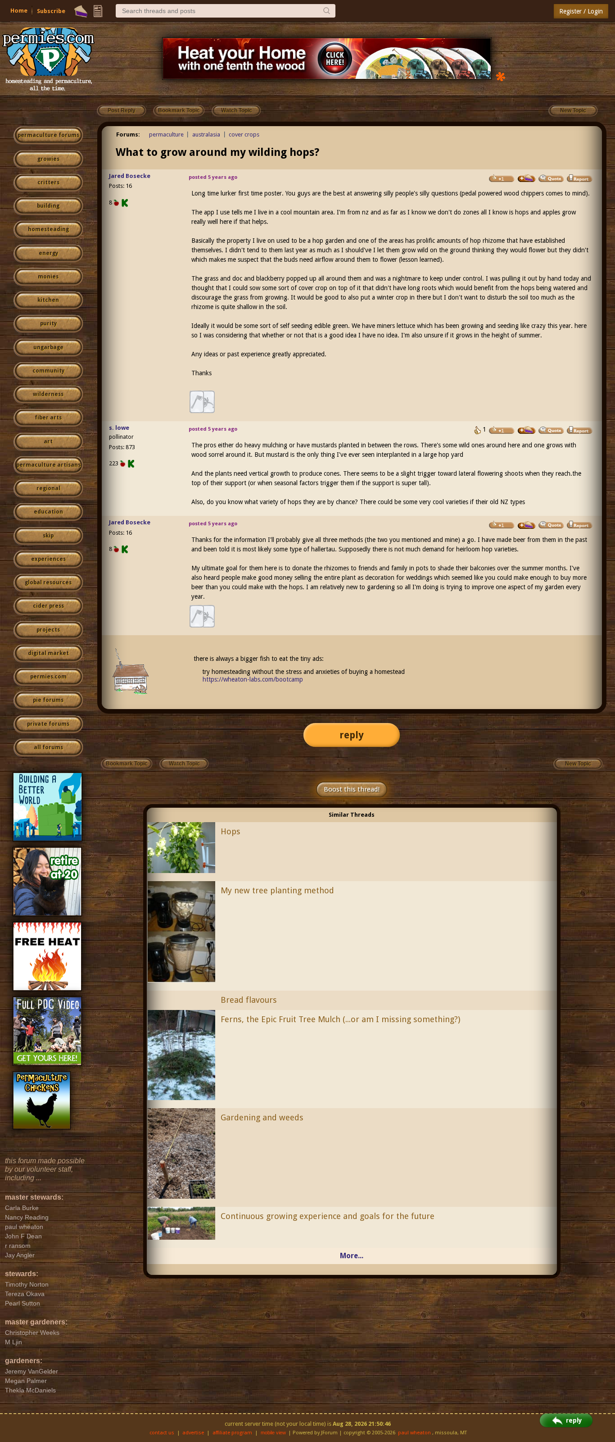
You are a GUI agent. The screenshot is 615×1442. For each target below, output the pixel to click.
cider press (48, 606)
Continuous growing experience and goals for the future (327, 1216)
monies (48, 276)
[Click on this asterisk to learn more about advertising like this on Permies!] (500, 76)
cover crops (244, 134)
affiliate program (232, 1433)
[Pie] (81, 11)
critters (48, 182)
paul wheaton (414, 1433)
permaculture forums (48, 135)
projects (48, 630)
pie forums (48, 700)
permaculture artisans (48, 465)
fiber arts (48, 417)
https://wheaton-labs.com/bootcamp (253, 679)
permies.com (48, 676)
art (48, 441)
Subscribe (51, 11)
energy (48, 253)
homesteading (48, 229)
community (48, 371)
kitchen (48, 300)
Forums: (128, 134)
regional (48, 488)
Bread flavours (249, 1000)
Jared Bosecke (129, 176)
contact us (161, 1433)
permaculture (166, 134)
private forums (48, 724)
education (48, 512)
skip (48, 535)
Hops (230, 831)
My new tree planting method (277, 890)
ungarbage (48, 347)
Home (18, 10)
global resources (48, 582)
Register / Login (581, 11)
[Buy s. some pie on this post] (526, 430)
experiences (48, 559)
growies (48, 159)
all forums (48, 747)
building (48, 206)
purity (48, 323)
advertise (193, 1433)
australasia (206, 134)
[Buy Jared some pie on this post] (526, 178)
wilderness (48, 394)
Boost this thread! (352, 789)
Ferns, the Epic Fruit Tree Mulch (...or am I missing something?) (340, 1019)
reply (351, 735)
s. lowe (119, 427)
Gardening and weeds (262, 1117)
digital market (48, 653)
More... (351, 1255)
